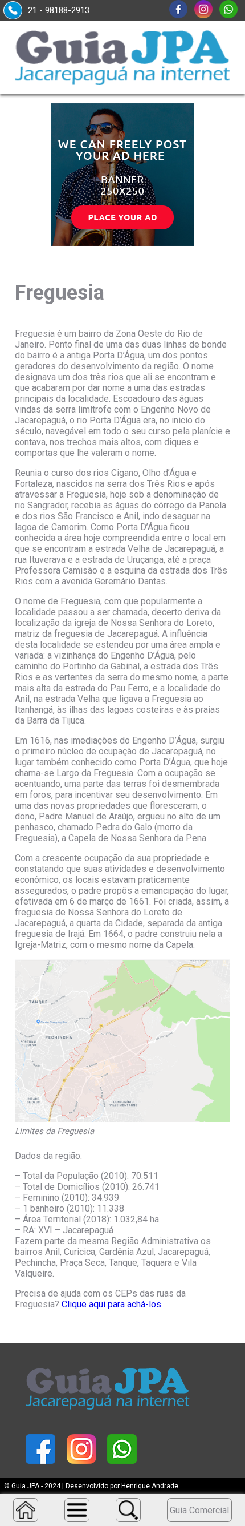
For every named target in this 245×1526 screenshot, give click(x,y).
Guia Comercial (199, 1510)
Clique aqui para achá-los (111, 1304)
